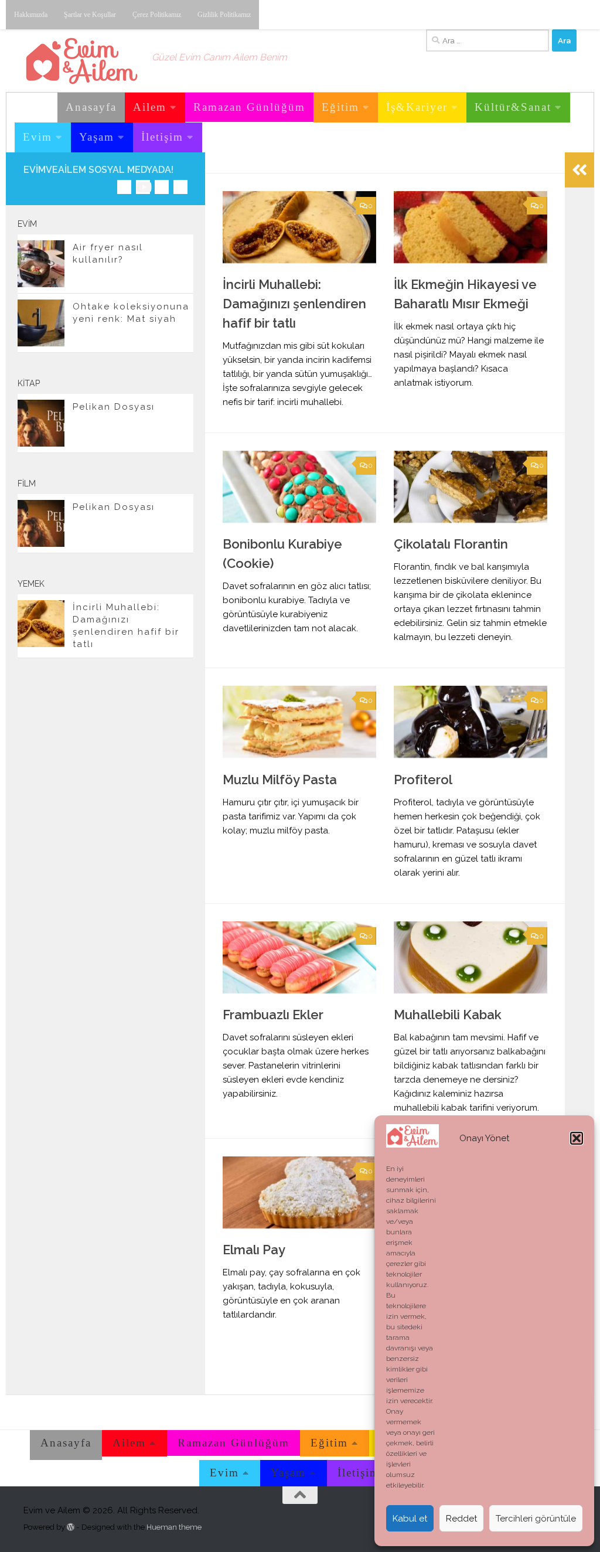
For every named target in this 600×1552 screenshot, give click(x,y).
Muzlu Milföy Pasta (280, 779)
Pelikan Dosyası (114, 406)
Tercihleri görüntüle (536, 1518)
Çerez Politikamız (156, 15)
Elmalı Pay (254, 1249)
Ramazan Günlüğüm (249, 107)
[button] (576, 1138)
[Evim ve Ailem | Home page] (81, 61)
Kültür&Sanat (513, 107)
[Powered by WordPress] (70, 1527)
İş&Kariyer (417, 107)
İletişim (162, 137)
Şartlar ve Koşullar (90, 15)
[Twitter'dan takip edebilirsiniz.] (162, 187)
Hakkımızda (30, 15)
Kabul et (410, 1518)
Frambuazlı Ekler (273, 1014)
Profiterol (423, 779)
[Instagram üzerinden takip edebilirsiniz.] (124, 187)
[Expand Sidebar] (579, 170)
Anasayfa (91, 107)
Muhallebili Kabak (448, 1014)
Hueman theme (174, 1527)
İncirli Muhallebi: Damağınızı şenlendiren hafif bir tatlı (294, 304)
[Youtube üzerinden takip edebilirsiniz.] (143, 187)
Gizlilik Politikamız (224, 15)
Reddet (461, 1518)
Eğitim (340, 107)
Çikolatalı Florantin (451, 544)
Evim (37, 137)
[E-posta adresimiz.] (180, 187)
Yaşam (96, 137)
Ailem (149, 107)
